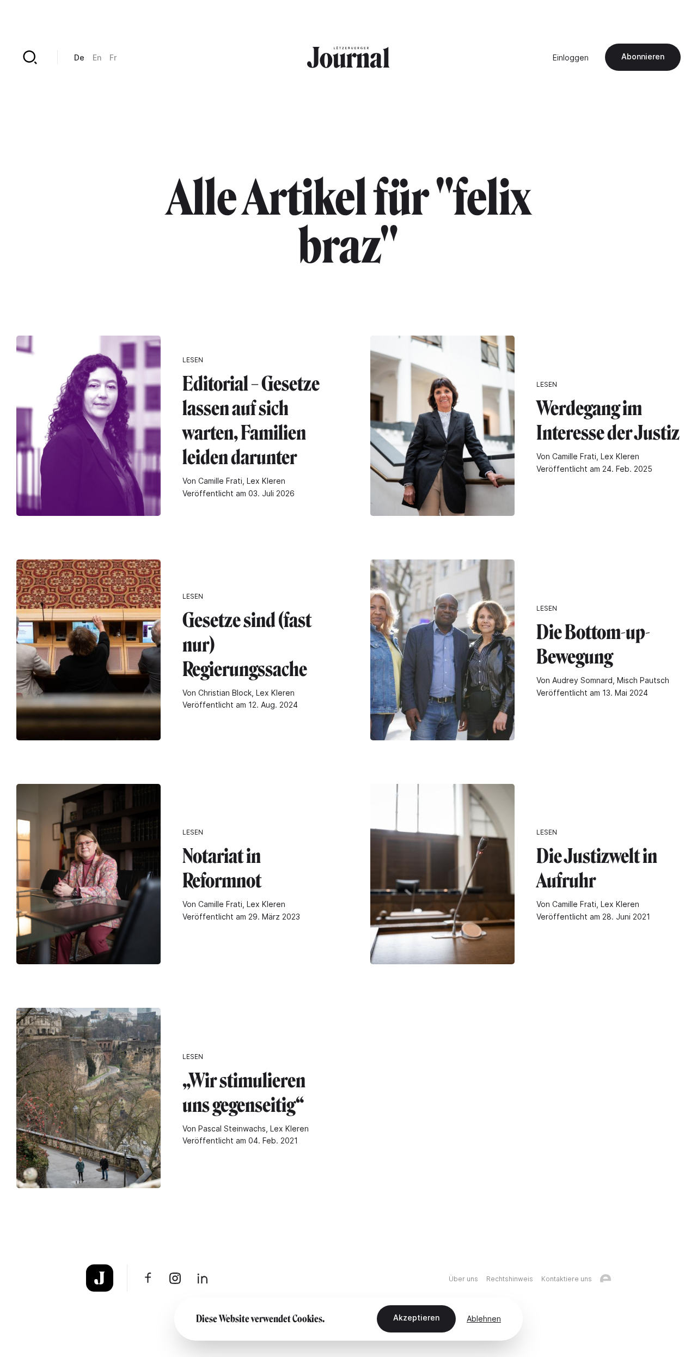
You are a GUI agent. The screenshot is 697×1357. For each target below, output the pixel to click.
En (97, 57)
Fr (113, 57)
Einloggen (571, 57)
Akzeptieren (416, 1317)
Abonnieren (642, 56)
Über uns (463, 1279)
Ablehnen (484, 1318)
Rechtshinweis (509, 1279)
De (79, 57)
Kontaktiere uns (566, 1279)
